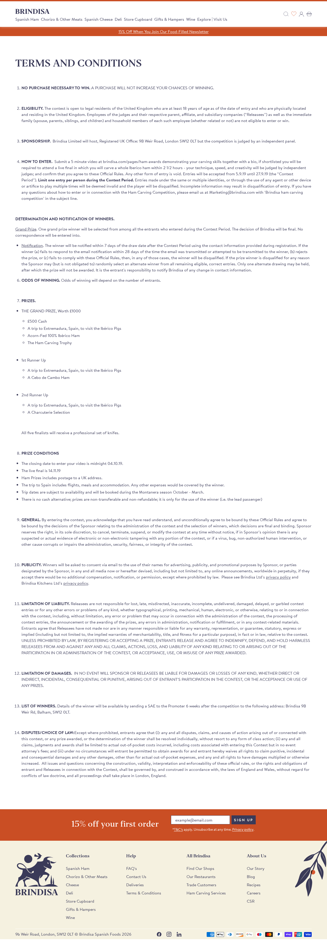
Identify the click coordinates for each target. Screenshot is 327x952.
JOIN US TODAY (201, 497)
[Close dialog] (233, 415)
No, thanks (202, 531)
